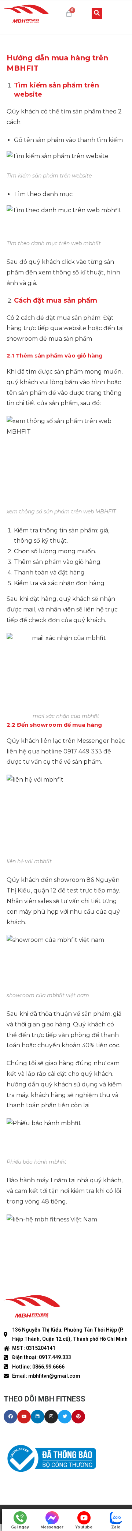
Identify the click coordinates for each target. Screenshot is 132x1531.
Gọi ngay (20, 1527)
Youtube (83, 1527)
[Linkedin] (37, 1416)
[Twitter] (65, 1416)
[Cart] (68, 13)
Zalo (116, 1527)
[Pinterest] (78, 1416)
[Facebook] (10, 1416)
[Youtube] (24, 1416)
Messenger (51, 1527)
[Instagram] (51, 1416)
